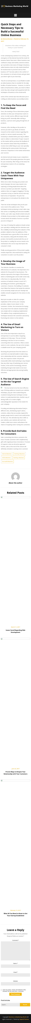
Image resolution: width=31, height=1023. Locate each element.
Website (15, 981)
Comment (15, 940)
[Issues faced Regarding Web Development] (15, 560)
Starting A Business (19, 454)
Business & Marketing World (18, 1017)
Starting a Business (18, 457)
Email (16, 972)
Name (15, 963)
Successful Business (7, 461)
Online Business (6, 457)
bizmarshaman (7, 39)
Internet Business (6, 454)
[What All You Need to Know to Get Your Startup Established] (15, 843)
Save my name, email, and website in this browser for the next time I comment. (14, 990)
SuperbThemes (24, 1019)
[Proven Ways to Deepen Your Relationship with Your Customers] (15, 702)
